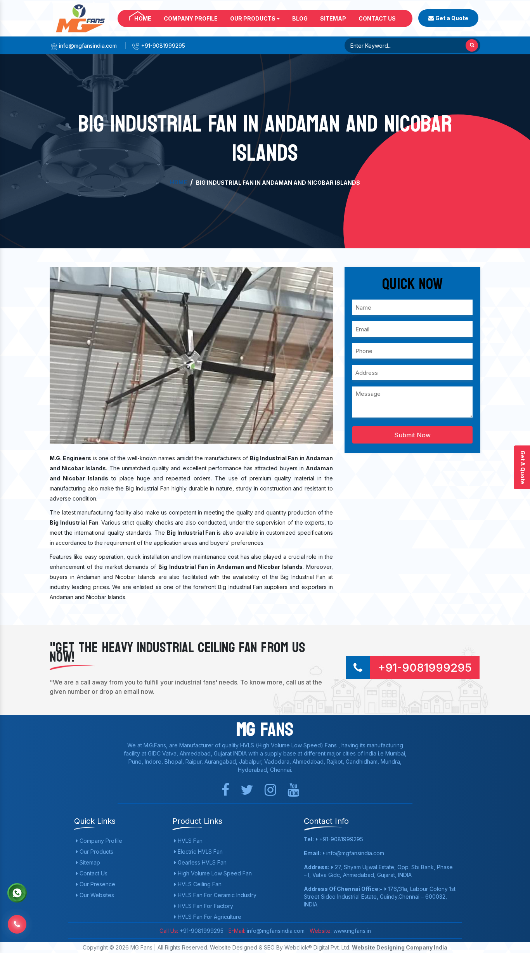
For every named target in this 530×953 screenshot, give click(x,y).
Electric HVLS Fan (199, 851)
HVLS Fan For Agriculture (208, 916)
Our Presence (96, 884)
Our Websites (96, 895)
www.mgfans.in (351, 930)
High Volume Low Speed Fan (214, 873)
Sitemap (333, 18)
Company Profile (191, 18)
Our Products (253, 18)
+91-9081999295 (162, 45)
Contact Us (377, 18)
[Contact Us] (17, 924)
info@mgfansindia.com (87, 45)
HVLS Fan (189, 840)
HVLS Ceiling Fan (199, 884)
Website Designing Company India (399, 947)
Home (142, 18)
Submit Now (412, 435)
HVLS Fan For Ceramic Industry (216, 895)
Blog (300, 18)
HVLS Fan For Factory (204, 906)
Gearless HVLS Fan (201, 862)
